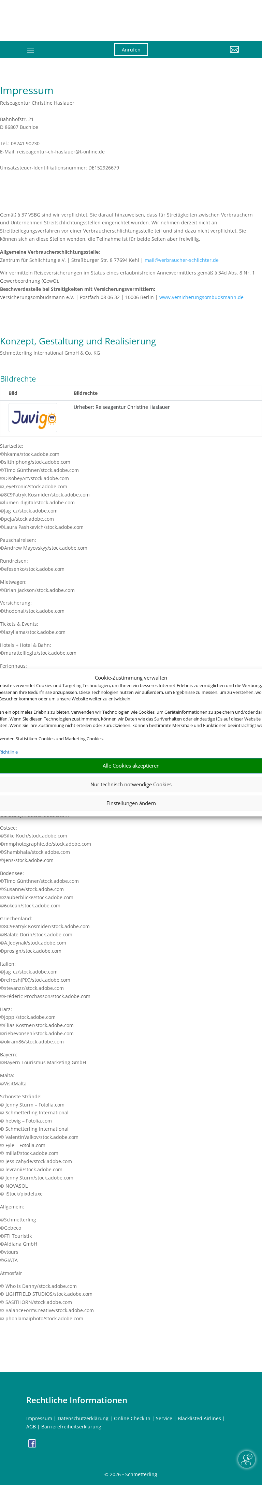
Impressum (39, 1418)
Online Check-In (132, 1418)
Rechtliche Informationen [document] (76, 1400)
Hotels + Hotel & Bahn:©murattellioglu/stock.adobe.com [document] (38, 649)
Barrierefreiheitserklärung (71, 1426)
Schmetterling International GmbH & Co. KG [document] (50, 353)
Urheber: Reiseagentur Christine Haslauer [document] (122, 407)
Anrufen (131, 49)
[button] (206, 54)
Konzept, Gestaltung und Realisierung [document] (78, 342)
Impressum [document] (27, 91)
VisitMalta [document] (15, 1083)
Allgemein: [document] (12, 1206)
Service (164, 1418)
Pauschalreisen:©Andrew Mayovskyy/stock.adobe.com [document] (43, 544)
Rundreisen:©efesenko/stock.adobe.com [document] (32, 565)
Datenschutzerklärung (83, 1418)
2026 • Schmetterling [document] (132, 1474)
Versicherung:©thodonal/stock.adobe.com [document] (32, 606)
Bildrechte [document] (18, 379)
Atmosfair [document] (11, 1273)
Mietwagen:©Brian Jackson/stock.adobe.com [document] (37, 586)
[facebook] (32, 1445)
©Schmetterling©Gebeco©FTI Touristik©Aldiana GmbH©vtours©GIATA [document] (18, 1239)
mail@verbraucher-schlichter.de (182, 260)
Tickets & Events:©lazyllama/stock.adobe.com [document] (33, 628)
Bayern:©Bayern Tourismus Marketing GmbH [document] (43, 1058)
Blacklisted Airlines (199, 1418)
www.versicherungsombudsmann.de (201, 297)
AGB (31, 1426)
